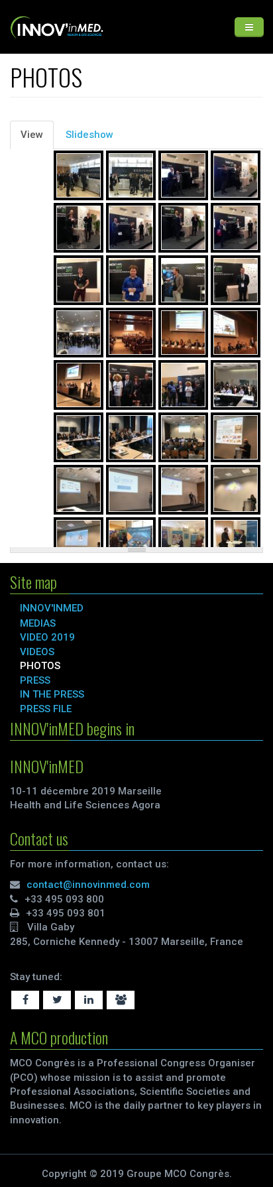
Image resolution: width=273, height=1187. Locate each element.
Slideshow (89, 135)
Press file (46, 709)
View (37, 139)
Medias (38, 623)
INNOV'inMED (51, 608)
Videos (37, 652)
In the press (52, 694)
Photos (40, 666)
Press (35, 680)
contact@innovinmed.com (88, 885)
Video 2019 (47, 637)
